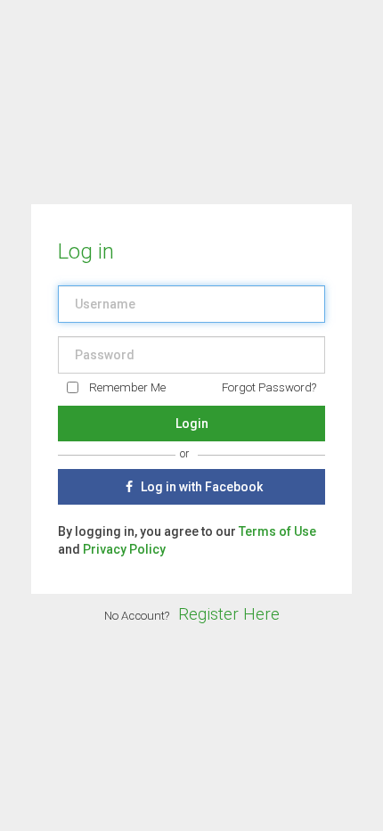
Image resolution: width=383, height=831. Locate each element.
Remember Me (127, 387)
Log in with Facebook (200, 487)
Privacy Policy (124, 549)
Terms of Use (277, 531)
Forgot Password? (269, 387)
